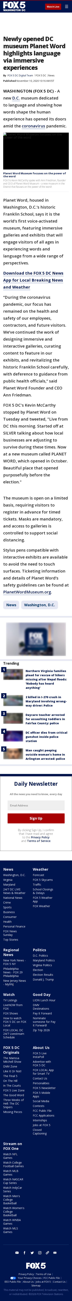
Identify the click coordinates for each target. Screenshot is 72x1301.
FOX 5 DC (41, 75)
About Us (41, 1047)
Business (9, 912)
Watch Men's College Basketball (11, 1199)
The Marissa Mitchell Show (12, 1059)
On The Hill (10, 1081)
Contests (38, 1106)
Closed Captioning (40, 1131)
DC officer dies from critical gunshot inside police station (46, 737)
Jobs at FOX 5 (41, 1125)
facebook (24, 1253)
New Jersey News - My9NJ (14, 982)
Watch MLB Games (10, 1172)
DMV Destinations (41, 1006)
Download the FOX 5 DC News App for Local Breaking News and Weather (33, 280)
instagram (40, 1253)
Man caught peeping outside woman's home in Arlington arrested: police (45, 754)
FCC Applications (43, 1115)
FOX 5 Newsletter (44, 1088)
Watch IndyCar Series (12, 1189)
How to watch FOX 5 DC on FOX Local (14, 1021)
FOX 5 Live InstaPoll (40, 1055)
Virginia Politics (42, 965)
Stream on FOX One (12, 1146)
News (51, 75)
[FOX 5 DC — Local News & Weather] (14, 6)
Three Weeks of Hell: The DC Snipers (13, 1103)
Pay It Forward (42, 1013)
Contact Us (40, 1078)
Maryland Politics (44, 960)
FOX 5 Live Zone (14, 1090)
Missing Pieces (12, 1112)
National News (12, 898)
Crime (7, 902)
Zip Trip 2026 (41, 1030)
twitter (32, 1253)
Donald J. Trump (43, 979)
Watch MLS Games (10, 1230)
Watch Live (53, 6)
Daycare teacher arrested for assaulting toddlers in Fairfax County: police (45, 719)
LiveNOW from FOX (13, 1006)
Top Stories (10, 939)
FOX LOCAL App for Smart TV (43, 1071)
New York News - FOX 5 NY (14, 962)
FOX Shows (10, 1013)
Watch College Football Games (13, 1164)
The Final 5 (10, 1076)
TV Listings (10, 1000)
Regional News (11, 952)
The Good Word (13, 1095)
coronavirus (33, 126)
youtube (17, 1253)
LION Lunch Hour (44, 1000)
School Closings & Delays (43, 891)
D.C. (16, 98)
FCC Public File (42, 1111)
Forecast (38, 875)
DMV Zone (10, 1066)
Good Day (41, 994)
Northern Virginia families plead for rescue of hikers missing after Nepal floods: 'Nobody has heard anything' (46, 679)
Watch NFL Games (10, 1156)
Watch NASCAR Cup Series (13, 1181)
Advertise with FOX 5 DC (42, 1063)
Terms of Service (38, 841)
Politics (39, 949)
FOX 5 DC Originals (11, 1050)
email (55, 1253)
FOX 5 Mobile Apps (41, 1094)
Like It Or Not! (12, 1071)
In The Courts (12, 1085)
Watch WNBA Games (12, 1221)
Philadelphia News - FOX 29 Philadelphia (13, 972)
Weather (40, 869)
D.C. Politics (40, 955)
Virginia (7, 880)
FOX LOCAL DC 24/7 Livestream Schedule (13, 1033)
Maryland (9, 884)
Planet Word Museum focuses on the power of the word (34, 174)
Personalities (41, 1083)
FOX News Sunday (10, 933)
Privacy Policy (40, 837)
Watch (9, 994)
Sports (7, 907)
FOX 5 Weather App (42, 899)
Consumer (10, 917)
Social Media (41, 1101)
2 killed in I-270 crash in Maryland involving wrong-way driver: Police (46, 701)
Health (7, 922)
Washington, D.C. (39, 604)
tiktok (47, 1253)
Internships (40, 1120)
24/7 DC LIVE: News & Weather (14, 891)
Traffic (37, 884)
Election (38, 970)
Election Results (43, 975)
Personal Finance (14, 926)
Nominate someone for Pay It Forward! (44, 1021)
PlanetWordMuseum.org (27, 592)
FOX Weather (41, 906)
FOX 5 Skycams (43, 880)
